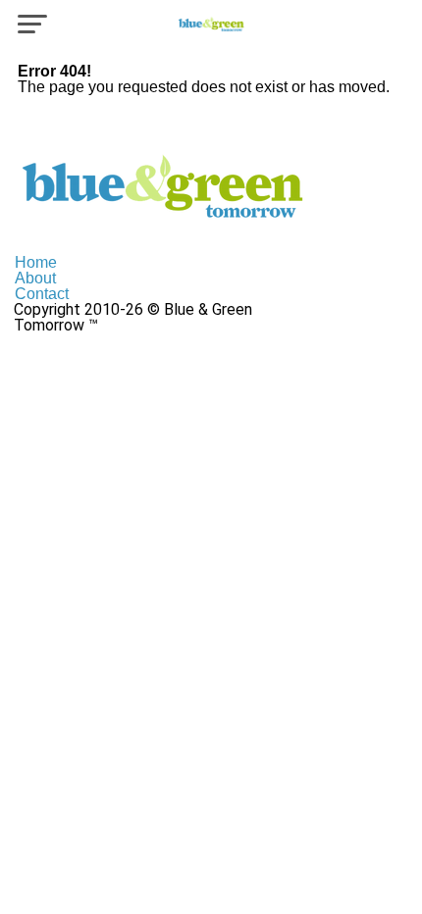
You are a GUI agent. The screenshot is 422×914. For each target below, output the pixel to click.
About (35, 278)
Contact (42, 293)
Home (36, 262)
